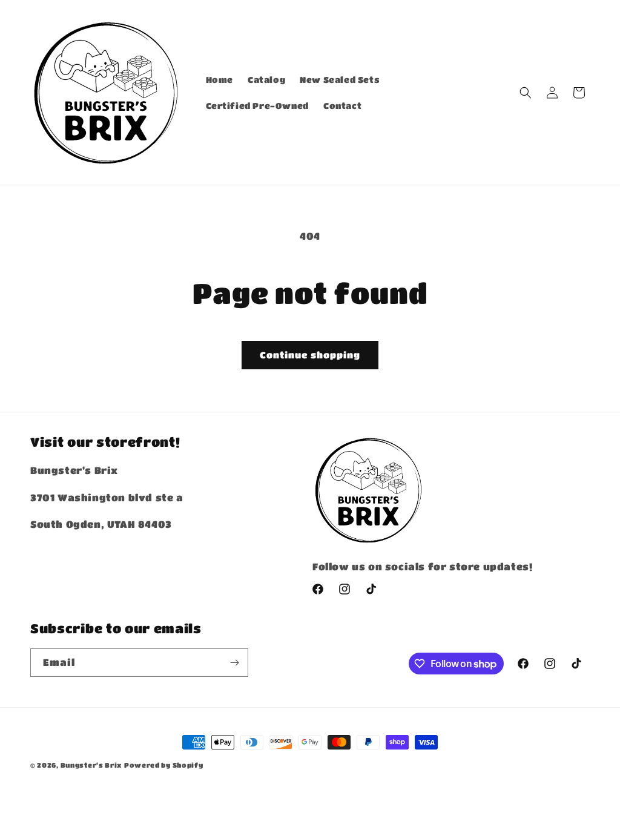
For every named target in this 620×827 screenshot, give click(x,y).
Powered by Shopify (163, 765)
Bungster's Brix (91, 765)
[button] (525, 92)
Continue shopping (310, 354)
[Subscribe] (234, 662)
